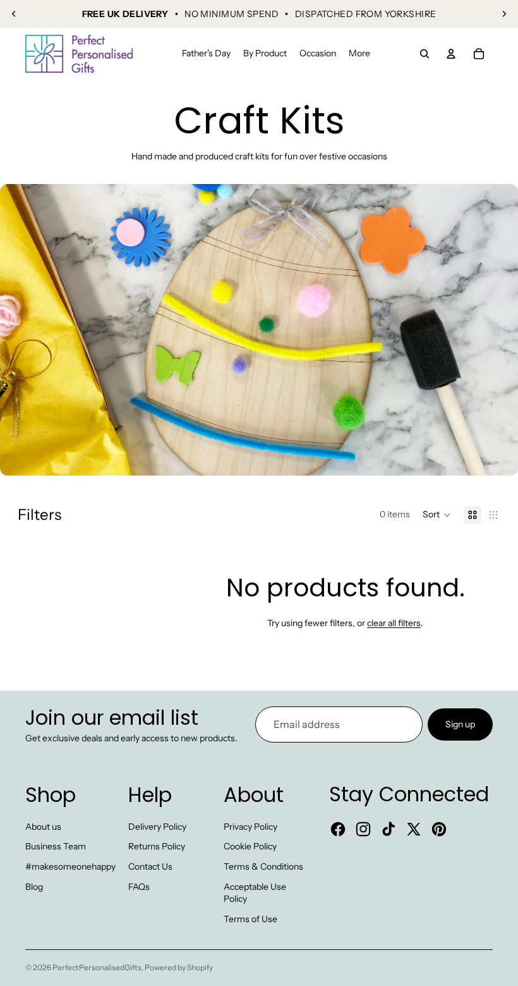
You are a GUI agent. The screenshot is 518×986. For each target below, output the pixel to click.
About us (43, 826)
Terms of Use (250, 919)
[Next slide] (504, 14)
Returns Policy (156, 846)
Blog (34, 886)
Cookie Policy (250, 846)
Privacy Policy (250, 826)
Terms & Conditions (263, 866)
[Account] (451, 54)
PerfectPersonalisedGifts (97, 967)
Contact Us (150, 866)
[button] (437, 515)
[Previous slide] (14, 14)
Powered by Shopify (179, 967)
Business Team (55, 846)
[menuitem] (359, 53)
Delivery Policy (157, 826)
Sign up (460, 723)
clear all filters (394, 623)
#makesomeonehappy (70, 866)
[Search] (424, 54)
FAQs (139, 886)
